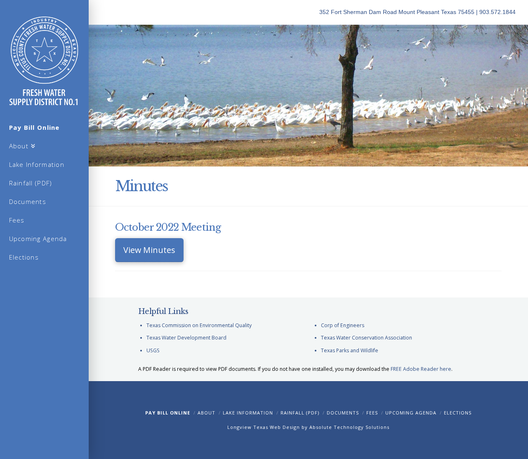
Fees (372, 413)
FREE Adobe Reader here (421, 368)
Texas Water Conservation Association (366, 337)
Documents (343, 413)
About (206, 413)
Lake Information (248, 413)
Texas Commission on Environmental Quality (199, 325)
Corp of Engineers (342, 325)
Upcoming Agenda (410, 413)
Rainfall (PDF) (299, 413)
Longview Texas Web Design (263, 427)
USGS (153, 350)
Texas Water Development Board (186, 337)
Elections (457, 413)
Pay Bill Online (167, 413)
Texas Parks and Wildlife (349, 350)
